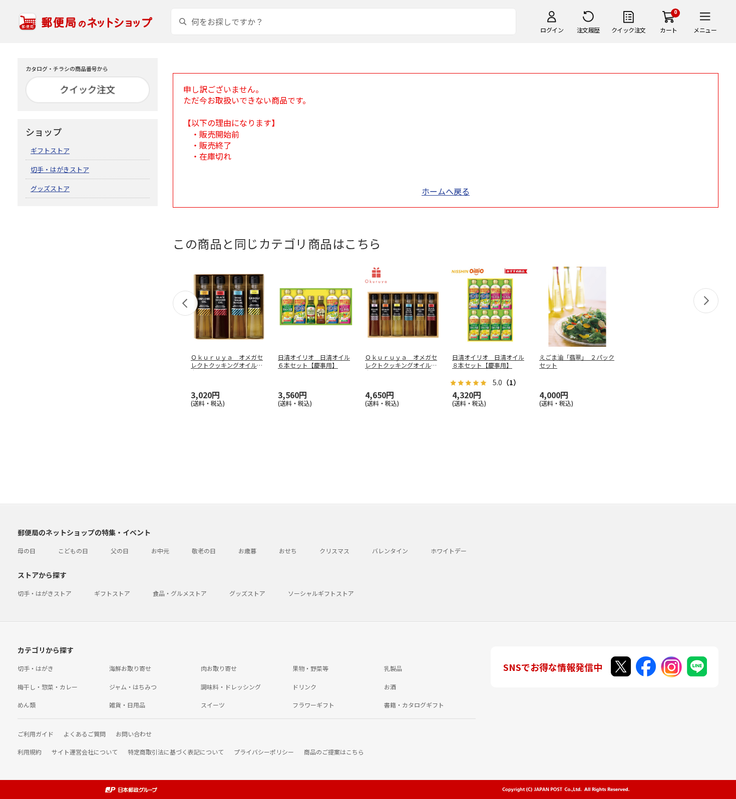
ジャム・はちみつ (133, 686)
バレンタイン (390, 550)
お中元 (160, 550)
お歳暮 (247, 550)
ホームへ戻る (446, 191)
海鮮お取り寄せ (130, 668)
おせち (288, 550)
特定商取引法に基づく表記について (176, 751)
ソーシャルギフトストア (321, 593)
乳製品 (393, 668)
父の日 (120, 550)
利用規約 (30, 751)
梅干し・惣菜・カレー (48, 686)
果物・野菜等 (310, 668)
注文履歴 (588, 30)
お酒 (390, 686)
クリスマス (334, 550)
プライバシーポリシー (264, 751)
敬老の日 (204, 550)
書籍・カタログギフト (414, 704)
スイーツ (213, 704)
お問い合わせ (134, 733)
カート (668, 30)
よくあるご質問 (85, 733)
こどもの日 (73, 550)
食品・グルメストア (180, 593)
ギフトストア (50, 150)
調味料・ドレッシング (231, 686)
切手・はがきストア (60, 169)
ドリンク (304, 686)
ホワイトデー (449, 550)
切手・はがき (36, 668)
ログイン (551, 30)
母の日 (27, 550)
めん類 (27, 704)
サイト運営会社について (85, 751)
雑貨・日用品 (127, 704)
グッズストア (50, 188)
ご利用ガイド (36, 733)
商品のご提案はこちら (334, 751)
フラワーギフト (313, 704)
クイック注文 (628, 30)
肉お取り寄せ (219, 668)
